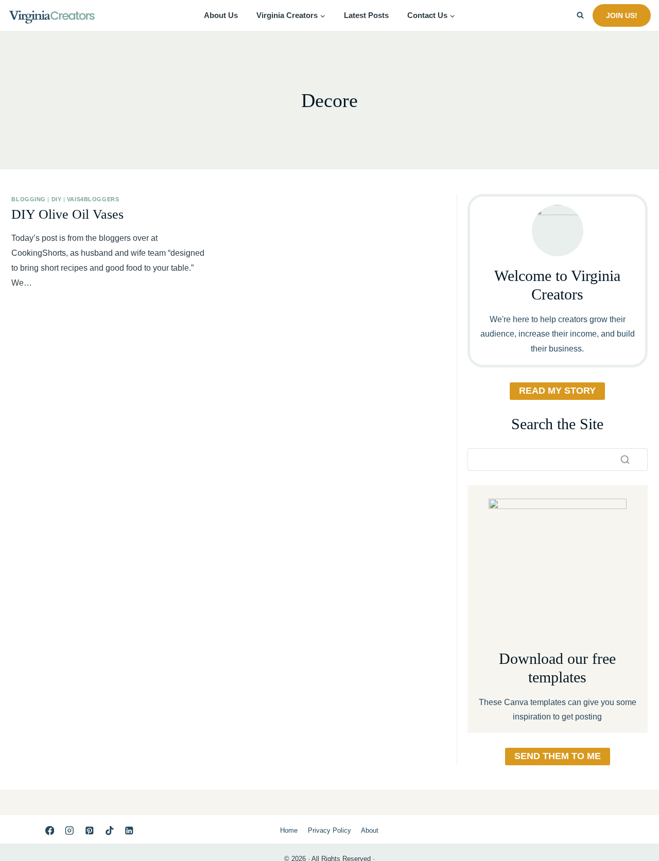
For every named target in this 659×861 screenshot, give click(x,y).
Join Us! (621, 15)
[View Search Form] (580, 15)
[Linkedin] (129, 830)
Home (289, 830)
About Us (221, 15)
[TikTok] (109, 830)
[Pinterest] (89, 830)
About (369, 830)
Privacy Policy (329, 830)
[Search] (625, 459)
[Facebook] (50, 830)
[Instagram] (69, 830)
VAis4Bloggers (93, 199)
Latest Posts (366, 15)
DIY (56, 199)
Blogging (28, 199)
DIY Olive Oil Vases (67, 214)
